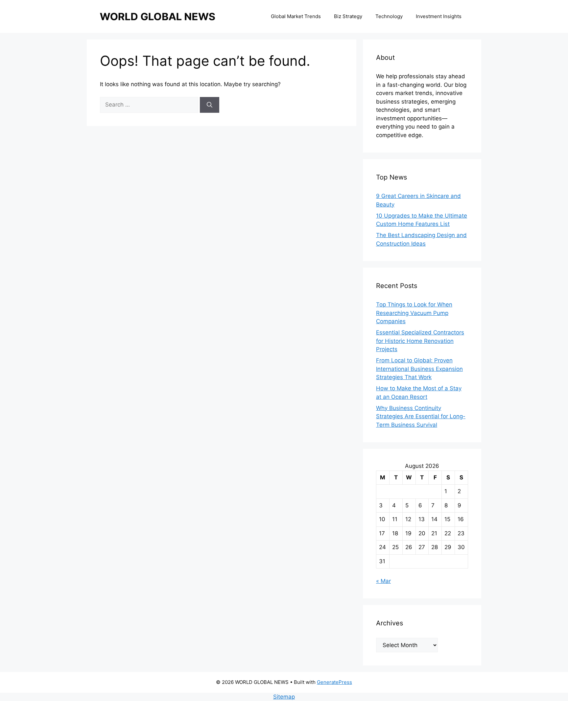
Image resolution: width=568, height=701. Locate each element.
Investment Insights (439, 16)
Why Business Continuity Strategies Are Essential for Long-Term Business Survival (420, 416)
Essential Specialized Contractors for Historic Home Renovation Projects (420, 340)
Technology (389, 16)
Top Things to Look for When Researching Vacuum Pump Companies (414, 313)
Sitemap (284, 696)
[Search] (209, 105)
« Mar (383, 581)
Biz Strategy (348, 16)
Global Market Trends (296, 16)
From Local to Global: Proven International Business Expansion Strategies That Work (419, 368)
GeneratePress (334, 682)
